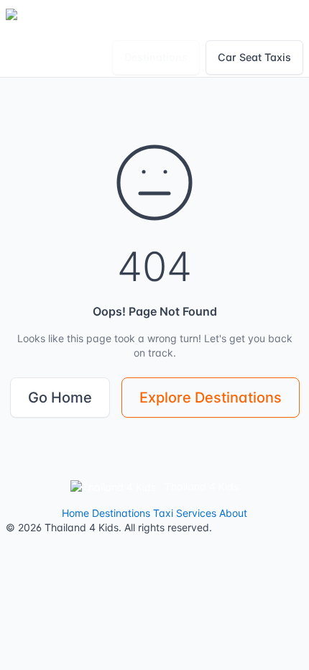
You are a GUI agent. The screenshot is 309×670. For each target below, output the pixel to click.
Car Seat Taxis (254, 57)
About (233, 513)
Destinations (156, 57)
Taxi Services (184, 513)
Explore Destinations (210, 397)
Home (75, 513)
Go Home (60, 397)
